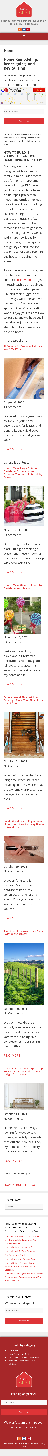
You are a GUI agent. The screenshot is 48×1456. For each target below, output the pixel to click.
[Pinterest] (28, 29)
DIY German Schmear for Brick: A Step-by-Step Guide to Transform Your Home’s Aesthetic (23, 1240)
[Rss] (20, 29)
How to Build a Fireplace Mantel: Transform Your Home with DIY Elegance (21, 1266)
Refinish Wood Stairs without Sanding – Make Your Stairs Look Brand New (23, 700)
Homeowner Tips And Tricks (21, 1360)
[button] (24, 36)
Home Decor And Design (19, 1354)
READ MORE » (13, 449)
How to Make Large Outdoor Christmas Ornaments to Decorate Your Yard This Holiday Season (23, 473)
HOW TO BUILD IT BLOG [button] (20, 1185)
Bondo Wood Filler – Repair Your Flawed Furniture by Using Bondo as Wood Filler (24, 824)
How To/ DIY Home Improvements (24, 1357)
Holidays (12, 1364)
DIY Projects (13, 1350)
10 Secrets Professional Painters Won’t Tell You (23, 348)
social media (24, 280)
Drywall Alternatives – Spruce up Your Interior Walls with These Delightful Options (23, 1071)
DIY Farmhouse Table (15, 1255)
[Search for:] (24, 1206)
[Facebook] (24, 29)
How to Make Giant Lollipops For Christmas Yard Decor (23, 586)
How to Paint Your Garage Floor (20, 1259)
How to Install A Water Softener (20, 1251)
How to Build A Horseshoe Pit (19, 1247)
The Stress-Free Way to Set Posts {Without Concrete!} (23, 932)
